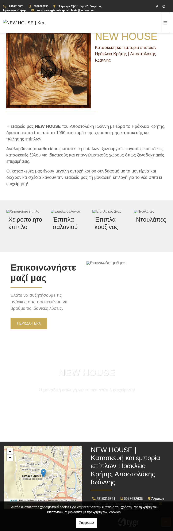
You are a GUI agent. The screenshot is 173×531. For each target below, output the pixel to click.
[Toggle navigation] (165, 22)
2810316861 (16, 6)
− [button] (10, 457)
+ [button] (10, 451)
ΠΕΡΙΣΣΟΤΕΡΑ (29, 323)
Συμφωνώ (86, 523)
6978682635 (41, 6)
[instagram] (164, 6)
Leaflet (13, 500)
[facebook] (157, 6)
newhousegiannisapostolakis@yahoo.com (66, 10)
